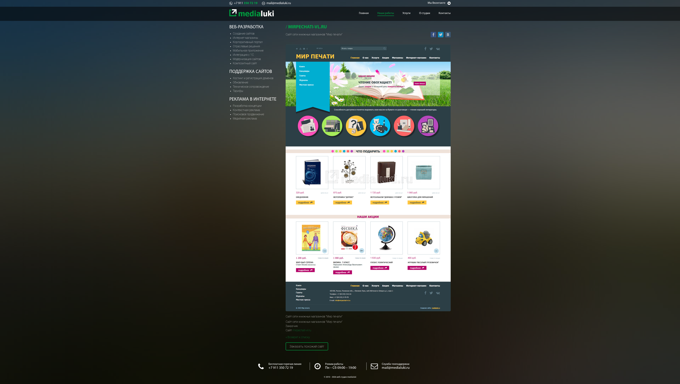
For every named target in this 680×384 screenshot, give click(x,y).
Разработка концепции (247, 105)
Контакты (445, 13)
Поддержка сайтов (250, 71)
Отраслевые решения (246, 46)
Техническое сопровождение (251, 86)
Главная (364, 13)
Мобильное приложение (248, 50)
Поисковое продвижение (248, 114)
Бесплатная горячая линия (284, 364)
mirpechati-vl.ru (302, 330)
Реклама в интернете (252, 99)
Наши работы (385, 13)
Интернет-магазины (245, 37)
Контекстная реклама (246, 110)
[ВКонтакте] (448, 34)
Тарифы (238, 91)
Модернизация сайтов (247, 59)
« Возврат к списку (298, 337)
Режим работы (334, 364)
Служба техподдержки (395, 364)
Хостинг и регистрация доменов (253, 78)
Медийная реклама (245, 118)
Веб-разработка (246, 27)
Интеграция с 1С (243, 54)
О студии (424, 13)
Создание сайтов (243, 33)
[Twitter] (440, 34)
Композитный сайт (245, 63)
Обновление (240, 82)
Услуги (406, 13)
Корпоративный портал (248, 42)
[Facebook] (433, 34)
